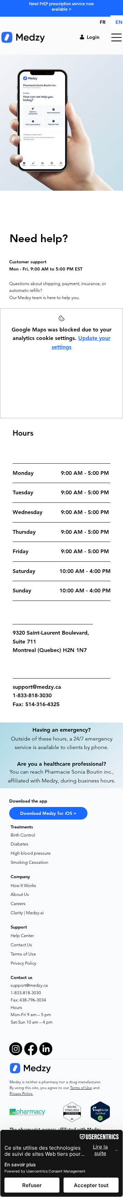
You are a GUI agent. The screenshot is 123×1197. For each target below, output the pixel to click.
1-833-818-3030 (26, 992)
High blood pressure (31, 853)
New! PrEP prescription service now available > (61, 6)
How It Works (23, 885)
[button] (48, 813)
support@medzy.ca (37, 687)
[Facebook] (30, 1048)
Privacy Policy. (21, 1093)
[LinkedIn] (45, 1048)
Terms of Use (23, 954)
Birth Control (23, 835)
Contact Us (21, 944)
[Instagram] (15, 1048)
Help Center (22, 935)
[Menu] (116, 37)
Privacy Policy (23, 963)
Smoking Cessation (29, 862)
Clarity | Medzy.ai (27, 912)
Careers (18, 903)
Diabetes (19, 843)
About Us (20, 894)
